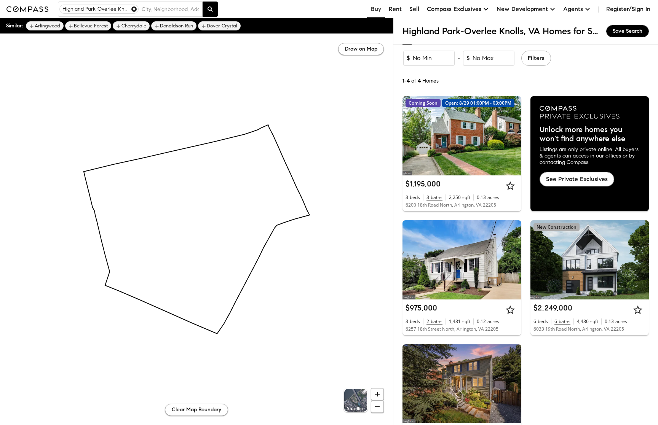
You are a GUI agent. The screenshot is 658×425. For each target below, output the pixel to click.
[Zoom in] (377, 394)
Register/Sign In (628, 9)
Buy (376, 9)
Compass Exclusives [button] (454, 9)
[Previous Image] (412, 136)
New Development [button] (522, 9)
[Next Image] (512, 136)
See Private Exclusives (577, 179)
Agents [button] (573, 9)
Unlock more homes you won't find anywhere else (582, 134)
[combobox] (170, 9)
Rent (395, 9)
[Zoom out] (377, 407)
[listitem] (45, 25)
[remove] (134, 9)
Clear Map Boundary (196, 409)
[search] (210, 9)
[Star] (510, 185)
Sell (414, 9)
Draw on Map (361, 49)
